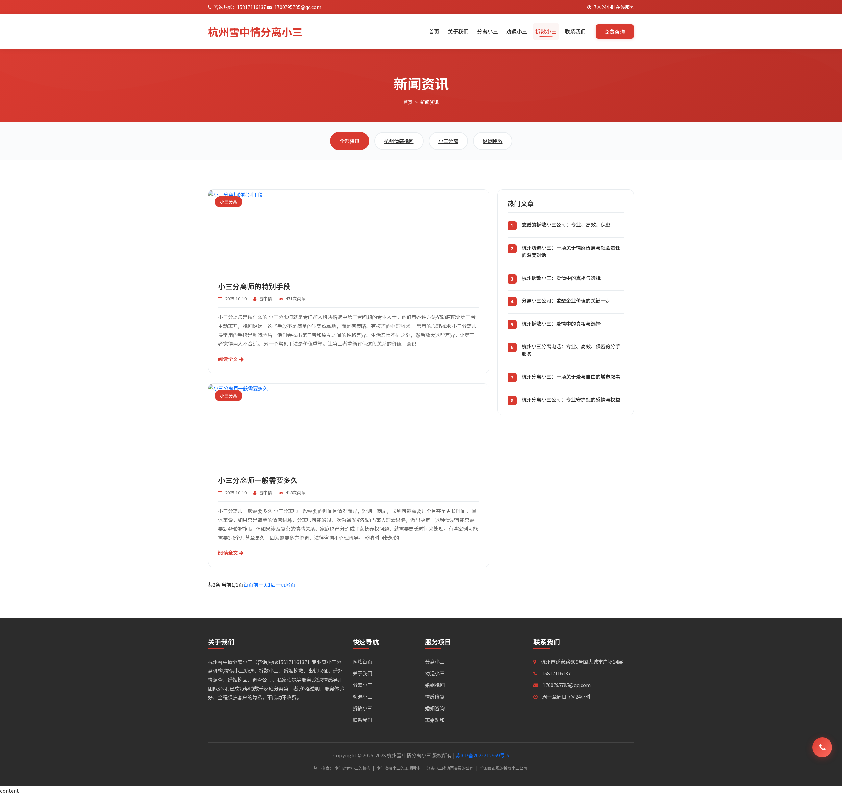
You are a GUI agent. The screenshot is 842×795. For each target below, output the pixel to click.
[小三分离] (235, 193)
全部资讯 (349, 140)
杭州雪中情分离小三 (255, 31)
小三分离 (448, 140)
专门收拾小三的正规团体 (398, 768)
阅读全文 (228, 358)
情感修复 (435, 696)
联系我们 (575, 31)
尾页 (290, 584)
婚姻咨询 (435, 708)
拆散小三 (546, 31)
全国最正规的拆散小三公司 (503, 768)
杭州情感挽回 (399, 140)
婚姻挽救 (493, 140)
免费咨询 (615, 31)
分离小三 (487, 31)
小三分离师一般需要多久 (258, 480)
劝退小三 (516, 31)
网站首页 (362, 661)
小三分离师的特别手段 (254, 286)
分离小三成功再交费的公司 (450, 768)
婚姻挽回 (435, 684)
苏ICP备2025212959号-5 (482, 755)
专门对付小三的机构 (352, 768)
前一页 (260, 584)
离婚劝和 (435, 719)
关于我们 (458, 31)
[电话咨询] (822, 747)
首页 (434, 31)
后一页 (278, 584)
